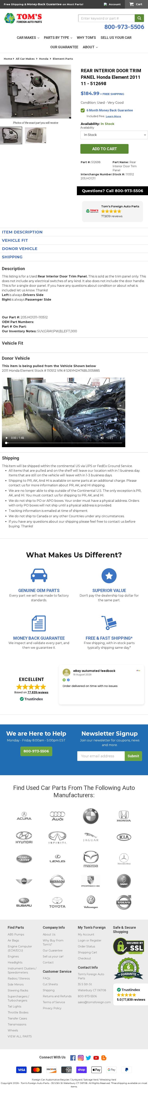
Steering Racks (18, 990)
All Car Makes (25, 58)
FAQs (46, 978)
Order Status (86, 946)
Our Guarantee (53, 950)
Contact (48, 962)
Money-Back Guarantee (44, 4)
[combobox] (111, 18)
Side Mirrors (16, 984)
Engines (13, 956)
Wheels (13, 1030)
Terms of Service (54, 1002)
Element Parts (63, 58)
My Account (86, 934)
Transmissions (17, 1024)
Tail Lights (14, 1006)
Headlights (15, 962)
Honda (43, 58)
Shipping (49, 990)
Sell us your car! (53, 956)
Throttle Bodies (18, 1012)
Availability (87, 127)
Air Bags (13, 940)
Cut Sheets (50, 984)
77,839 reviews (38, 692)
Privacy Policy (52, 1008)
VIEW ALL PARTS (20, 1036)
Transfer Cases (17, 1018)
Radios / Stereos (19, 978)
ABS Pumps (16, 934)
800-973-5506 (124, 27)
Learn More (113, 116)
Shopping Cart (87, 952)
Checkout (84, 958)
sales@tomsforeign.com (94, 1002)
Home (8, 58)
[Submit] (139, 18)
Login (82, 940)
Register (95, 940)
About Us (49, 934)
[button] (112, 211)
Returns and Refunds (57, 996)
